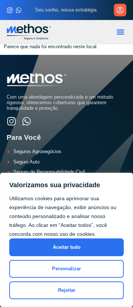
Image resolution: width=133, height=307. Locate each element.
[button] (120, 32)
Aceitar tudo (67, 247)
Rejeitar (66, 290)
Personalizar (66, 268)
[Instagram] (10, 10)
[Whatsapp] (19, 10)
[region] (66, 240)
